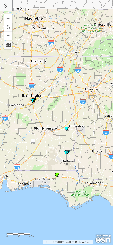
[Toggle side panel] (5, 5)
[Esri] (103, 239)
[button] (8, 18)
